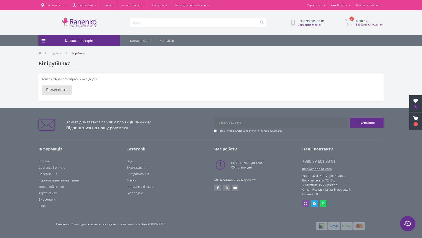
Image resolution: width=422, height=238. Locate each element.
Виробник (56, 53)
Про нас (108, 5)
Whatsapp (323, 203)
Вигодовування (137, 174)
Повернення (159, 5)
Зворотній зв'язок (51, 187)
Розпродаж (134, 193)
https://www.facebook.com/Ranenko (217, 188)
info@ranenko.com (317, 169)
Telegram (314, 203)
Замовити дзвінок (309, 25)
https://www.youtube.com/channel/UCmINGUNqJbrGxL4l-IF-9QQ (235, 188)
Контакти (167, 40)
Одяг (130, 161)
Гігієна (131, 180)
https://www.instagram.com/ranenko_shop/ (226, 188)
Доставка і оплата (131, 5)
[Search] (261, 22)
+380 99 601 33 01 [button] (318, 161)
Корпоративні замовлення (192, 5)
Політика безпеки (244, 131)
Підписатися (366, 122)
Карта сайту (47, 193)
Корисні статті (141, 40)
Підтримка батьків (140, 187)
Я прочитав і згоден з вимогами (250, 131)
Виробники (46, 199)
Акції (42, 206)
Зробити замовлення (370, 24)
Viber (305, 203)
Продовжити (57, 89)
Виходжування (137, 167)
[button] (415, 121)
